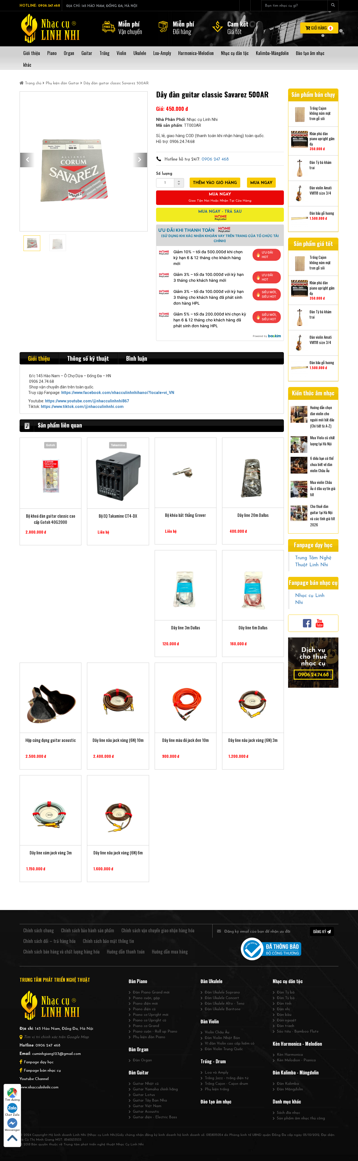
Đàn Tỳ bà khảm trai (320, 165)
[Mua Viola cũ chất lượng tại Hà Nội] (299, 444)
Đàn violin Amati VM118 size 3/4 (321, 190)
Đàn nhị (283, 1009)
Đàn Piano (138, 981)
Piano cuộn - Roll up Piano (155, 1031)
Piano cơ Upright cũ (149, 1020)
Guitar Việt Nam (147, 1106)
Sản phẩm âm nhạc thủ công (301, 1118)
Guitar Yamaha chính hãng (155, 1089)
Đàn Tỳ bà (286, 992)
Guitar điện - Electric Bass (155, 1117)
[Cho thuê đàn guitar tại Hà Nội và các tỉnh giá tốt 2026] (299, 512)
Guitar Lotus (144, 1095)
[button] (27, 160)
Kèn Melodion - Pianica (296, 1060)
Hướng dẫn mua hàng (170, 951)
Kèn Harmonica (290, 1055)
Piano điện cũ (144, 1009)
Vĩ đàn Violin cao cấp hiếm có (230, 1043)
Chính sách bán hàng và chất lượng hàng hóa (61, 951)
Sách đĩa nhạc (288, 1113)
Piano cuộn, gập (146, 998)
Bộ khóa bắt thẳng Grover (185, 515)
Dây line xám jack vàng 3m (51, 853)
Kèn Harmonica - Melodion (297, 1043)
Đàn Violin (210, 1021)
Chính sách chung (38, 930)
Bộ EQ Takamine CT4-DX (118, 516)
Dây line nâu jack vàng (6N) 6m (118, 853)
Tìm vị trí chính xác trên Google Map (56, 1037)
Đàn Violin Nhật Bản (222, 1038)
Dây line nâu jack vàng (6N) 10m (118, 740)
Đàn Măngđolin (290, 1089)
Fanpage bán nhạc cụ (42, 1071)
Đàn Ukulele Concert (222, 998)
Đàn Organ (138, 1049)
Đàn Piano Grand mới (151, 992)
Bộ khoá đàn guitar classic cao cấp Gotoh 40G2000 (50, 519)
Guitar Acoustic (146, 1112)
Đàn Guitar (139, 1072)
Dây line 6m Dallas (253, 627)
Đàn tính (284, 1003)
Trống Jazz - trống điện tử (226, 1078)
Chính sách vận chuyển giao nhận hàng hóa (157, 930)
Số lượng (164, 174)
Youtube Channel (34, 1079)
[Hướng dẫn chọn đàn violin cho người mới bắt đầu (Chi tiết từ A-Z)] (299, 414)
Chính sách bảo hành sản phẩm (87, 930)
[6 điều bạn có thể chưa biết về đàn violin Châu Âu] (299, 464)
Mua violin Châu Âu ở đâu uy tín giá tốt (322, 488)
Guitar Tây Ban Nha (150, 1100)
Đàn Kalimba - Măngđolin (296, 1072)
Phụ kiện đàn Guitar (62, 83)
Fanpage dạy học (39, 1062)
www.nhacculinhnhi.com (39, 1087)
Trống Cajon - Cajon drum (226, 1084)
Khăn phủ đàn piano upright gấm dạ (322, 139)
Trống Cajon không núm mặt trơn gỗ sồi (320, 113)
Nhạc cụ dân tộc (288, 981)
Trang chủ (33, 83)
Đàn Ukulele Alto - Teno (224, 1003)
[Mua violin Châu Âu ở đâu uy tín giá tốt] (299, 488)
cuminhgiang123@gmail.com (56, 1054)
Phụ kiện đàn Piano (149, 1037)
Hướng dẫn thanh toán (126, 951)
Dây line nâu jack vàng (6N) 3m (252, 740)
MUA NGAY (261, 183)
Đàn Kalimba (288, 1084)
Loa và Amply (216, 1072)
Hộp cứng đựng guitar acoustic (50, 740)
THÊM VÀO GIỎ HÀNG (215, 183)
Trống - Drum (213, 1061)
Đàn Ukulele (211, 981)
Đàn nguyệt (286, 1020)
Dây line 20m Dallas (252, 515)
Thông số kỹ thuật (88, 358)
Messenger (12, 1130)
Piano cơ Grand (146, 1026)
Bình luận (136, 358)
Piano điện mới (145, 1003)
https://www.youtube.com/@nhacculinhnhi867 (87, 401)
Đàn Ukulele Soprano (222, 992)
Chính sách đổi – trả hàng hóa (49, 941)
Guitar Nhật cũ (146, 1084)
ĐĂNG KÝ (320, 931)
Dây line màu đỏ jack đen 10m (185, 740)
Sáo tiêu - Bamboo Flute (298, 1031)
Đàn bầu (284, 1015)
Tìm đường (12, 1100)
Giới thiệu (39, 358)
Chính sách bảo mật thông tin (108, 941)
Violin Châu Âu (217, 1032)
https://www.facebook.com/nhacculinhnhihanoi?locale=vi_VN (117, 392)
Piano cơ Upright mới (150, 1015)
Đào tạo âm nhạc (216, 1101)
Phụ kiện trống (217, 1089)
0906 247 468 (215, 159)
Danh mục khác (287, 1101)
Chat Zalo (12, 1115)
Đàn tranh (285, 1026)
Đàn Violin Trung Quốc (224, 1049)
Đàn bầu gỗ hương (322, 213)
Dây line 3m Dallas (185, 627)
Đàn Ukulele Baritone (223, 1009)
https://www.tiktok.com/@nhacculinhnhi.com (82, 406)
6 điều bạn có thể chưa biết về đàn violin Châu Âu (321, 464)
